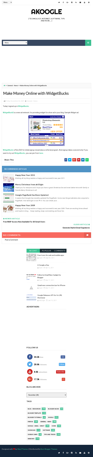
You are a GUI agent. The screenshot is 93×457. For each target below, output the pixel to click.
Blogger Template (34, 413)
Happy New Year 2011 (25, 175)
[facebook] (63, 2)
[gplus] (67, 2)
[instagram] (72, 2)
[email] (80, 2)
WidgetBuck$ (8, 113)
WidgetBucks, (20, 153)
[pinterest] (89, 2)
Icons (54, 426)
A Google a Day (43, 265)
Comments (60, 251)
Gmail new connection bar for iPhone (51, 285)
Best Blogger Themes (49, 449)
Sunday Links (32, 434)
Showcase (31, 430)
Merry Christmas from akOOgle (29, 184)
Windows (31, 439)
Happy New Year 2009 (25, 205)
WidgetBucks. (23, 106)
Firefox (30, 421)
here (41, 153)
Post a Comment (11, 240)
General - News (12, 85)
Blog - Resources (34, 409)
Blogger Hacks (53, 409)
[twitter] (59, 2)
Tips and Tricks (49, 434)
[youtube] (84, 2)
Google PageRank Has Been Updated (31, 195)
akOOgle (46, 11)
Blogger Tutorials (35, 417)
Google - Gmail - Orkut (36, 426)
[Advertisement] (46, 31)
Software (46, 430)
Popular (46, 251)
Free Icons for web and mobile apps (50, 255)
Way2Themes (22, 449)
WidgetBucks (8, 150)
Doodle (50, 417)
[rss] (76, 2)
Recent (33, 251)
